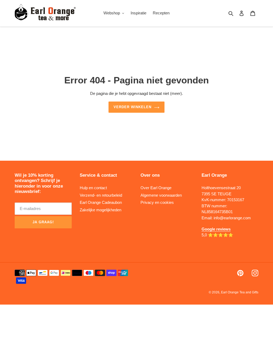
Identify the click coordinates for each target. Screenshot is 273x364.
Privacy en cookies (157, 202)
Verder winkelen (133, 107)
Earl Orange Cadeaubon (101, 202)
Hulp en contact (93, 187)
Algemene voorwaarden (161, 195)
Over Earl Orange (155, 187)
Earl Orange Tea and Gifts (239, 292)
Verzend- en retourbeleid (101, 195)
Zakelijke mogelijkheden (100, 210)
